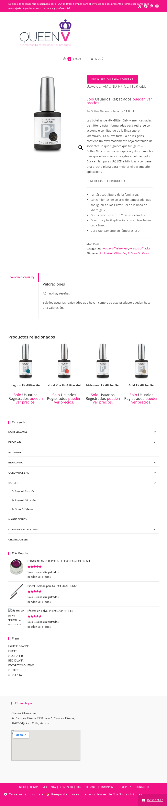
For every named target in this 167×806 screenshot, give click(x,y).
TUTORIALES (124, 787)
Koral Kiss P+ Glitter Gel (64, 385)
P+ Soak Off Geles (140, 248)
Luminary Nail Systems (23, 529)
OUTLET (13, 482)
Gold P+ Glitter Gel (141, 385)
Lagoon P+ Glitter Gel (26, 385)
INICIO (22, 787)
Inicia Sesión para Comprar (112, 79)
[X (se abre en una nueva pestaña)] (140, 6)
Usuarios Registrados (113, 99)
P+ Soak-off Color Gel (23, 491)
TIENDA (34, 787)
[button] (41, 348)
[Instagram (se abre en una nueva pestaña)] (156, 6)
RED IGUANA (15, 660)
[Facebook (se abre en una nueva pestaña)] (146, 6)
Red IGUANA (15, 462)
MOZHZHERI (15, 452)
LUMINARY (107, 787)
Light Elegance (17, 431)
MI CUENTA (15, 675)
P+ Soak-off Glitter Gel (115, 248)
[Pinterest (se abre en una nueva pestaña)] (151, 6)
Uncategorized (18, 539)
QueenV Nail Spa (18, 472)
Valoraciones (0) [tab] (22, 277)
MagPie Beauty (17, 519)
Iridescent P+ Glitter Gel (102, 385)
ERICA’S (12, 651)
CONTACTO (66, 787)
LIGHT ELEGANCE (18, 646)
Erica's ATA (15, 442)
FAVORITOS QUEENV (21, 665)
